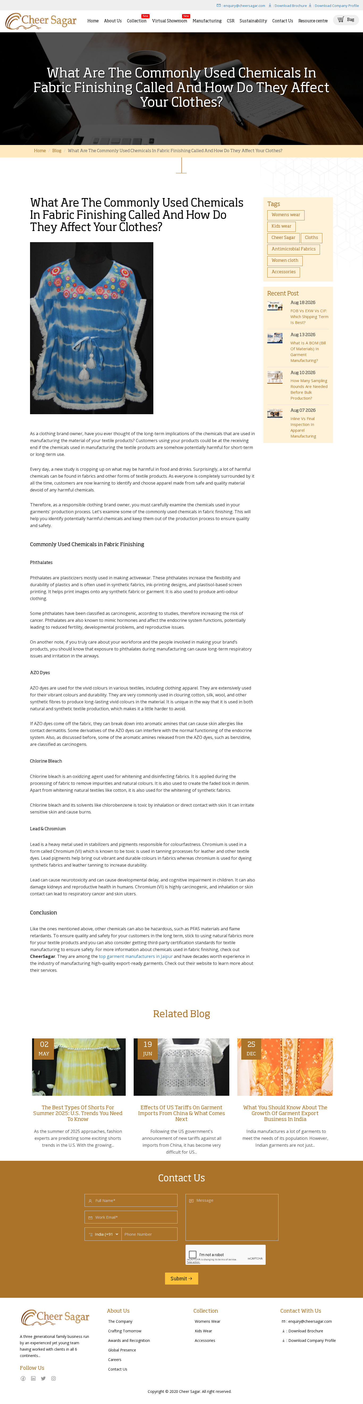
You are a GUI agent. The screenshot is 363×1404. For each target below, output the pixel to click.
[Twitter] (43, 1378)
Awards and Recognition (129, 1340)
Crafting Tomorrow (124, 1330)
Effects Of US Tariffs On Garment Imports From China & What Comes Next (181, 1113)
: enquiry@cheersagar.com (243, 5)
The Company (120, 1321)
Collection (137, 18)
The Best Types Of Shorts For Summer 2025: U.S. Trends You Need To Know (78, 1113)
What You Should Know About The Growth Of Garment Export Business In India (285, 1113)
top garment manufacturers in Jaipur (136, 956)
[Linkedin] (33, 1378)
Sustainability (253, 21)
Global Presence (122, 1349)
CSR (230, 21)
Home (93, 21)
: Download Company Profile (336, 5)
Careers (114, 1359)
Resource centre (313, 21)
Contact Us (282, 21)
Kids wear (282, 226)
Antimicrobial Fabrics (294, 249)
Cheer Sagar (284, 238)
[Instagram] (53, 1378)
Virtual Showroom (169, 18)
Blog (56, 151)
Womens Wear (207, 1321)
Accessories (284, 272)
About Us (113, 21)
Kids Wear (203, 1330)
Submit (179, 1279)
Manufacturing (207, 21)
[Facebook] (23, 1378)
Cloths (311, 238)
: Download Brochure (289, 5)
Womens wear (286, 215)
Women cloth (285, 261)
